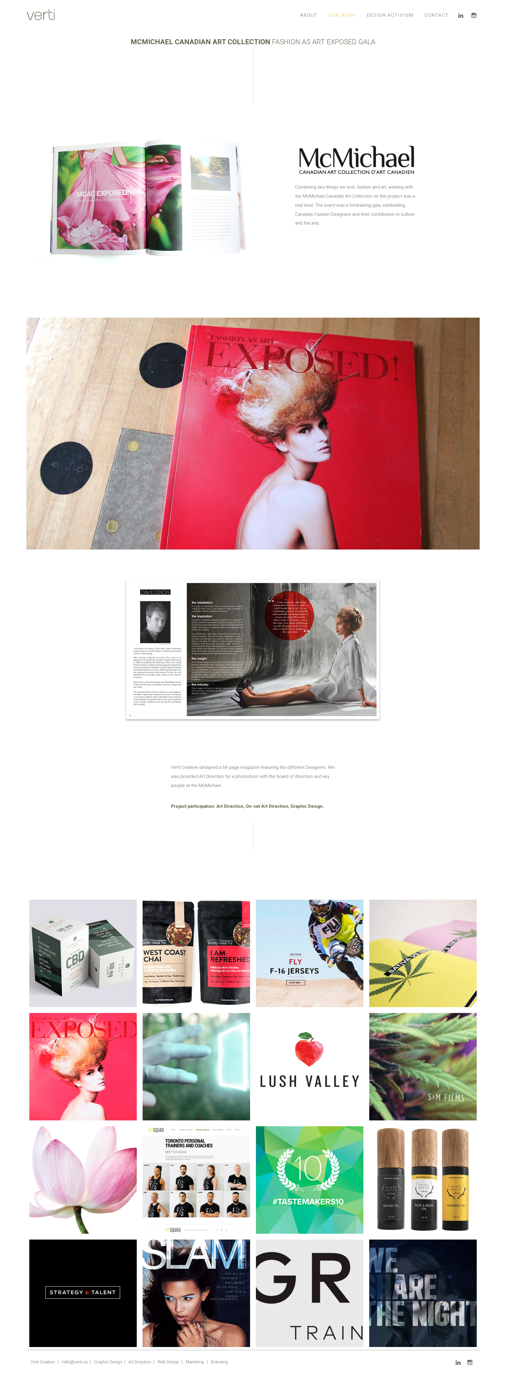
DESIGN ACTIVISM (390, 15)
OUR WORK (342, 15)
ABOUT (308, 15)
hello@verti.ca (75, 1362)
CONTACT (437, 15)
